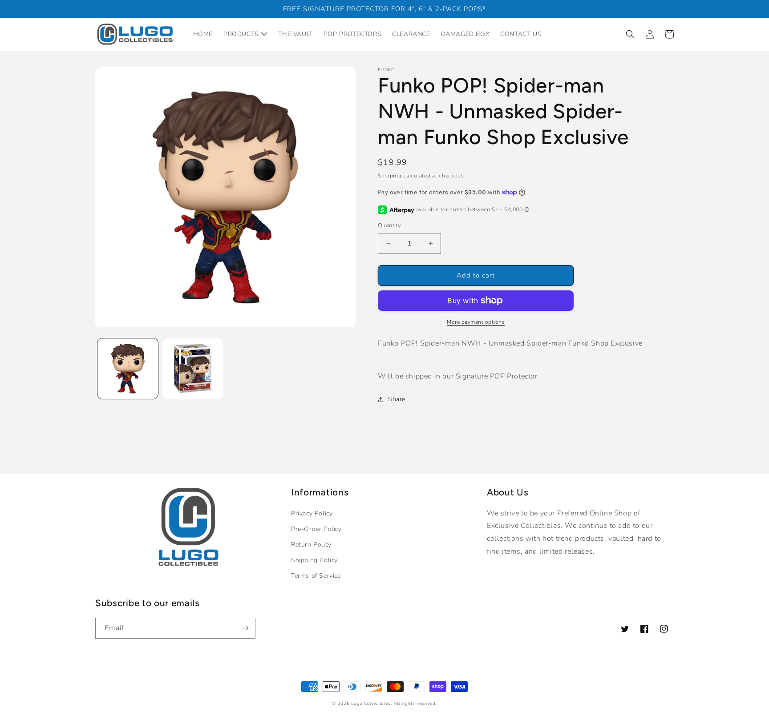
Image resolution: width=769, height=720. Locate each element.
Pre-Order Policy (316, 529)
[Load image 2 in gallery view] (192, 368)
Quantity (389, 225)
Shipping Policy (314, 560)
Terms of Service (316, 575)
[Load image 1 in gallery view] (127, 368)
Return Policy (311, 544)
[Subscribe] (245, 628)
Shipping (390, 175)
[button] (630, 34)
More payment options (476, 322)
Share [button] (396, 399)
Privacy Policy (311, 513)
